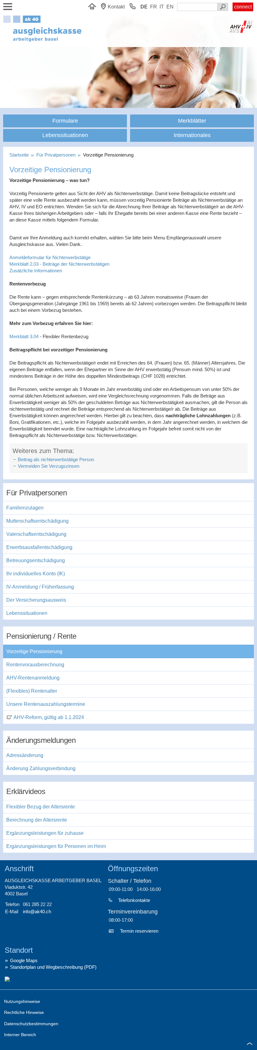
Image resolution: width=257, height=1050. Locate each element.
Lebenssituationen (65, 135)
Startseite (20, 154)
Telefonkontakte (134, 900)
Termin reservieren (139, 931)
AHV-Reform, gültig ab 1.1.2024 (48, 717)
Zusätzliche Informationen (35, 270)
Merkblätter (192, 121)
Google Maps (24, 960)
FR (153, 6)
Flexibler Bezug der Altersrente (40, 806)
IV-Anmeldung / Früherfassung (40, 586)
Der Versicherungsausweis (36, 600)
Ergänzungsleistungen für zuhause (45, 833)
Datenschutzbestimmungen (31, 1023)
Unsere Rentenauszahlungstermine (45, 704)
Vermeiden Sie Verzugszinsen (48, 466)
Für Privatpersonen (56, 154)
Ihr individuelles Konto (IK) (35, 573)
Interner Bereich (20, 1034)
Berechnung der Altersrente (36, 820)
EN (170, 6)
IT (162, 6)
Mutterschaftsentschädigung (37, 521)
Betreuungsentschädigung (35, 560)
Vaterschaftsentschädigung (36, 534)
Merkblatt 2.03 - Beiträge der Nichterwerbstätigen (59, 264)
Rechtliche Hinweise (24, 1012)
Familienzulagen (25, 507)
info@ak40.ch (37, 911)
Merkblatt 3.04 (24, 336)
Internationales (192, 135)
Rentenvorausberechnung (35, 664)
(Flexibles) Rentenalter (31, 691)
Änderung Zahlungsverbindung (41, 768)
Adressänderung (24, 755)
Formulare (65, 121)
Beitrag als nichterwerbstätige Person (56, 459)
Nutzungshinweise (22, 1001)
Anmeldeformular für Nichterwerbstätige (50, 257)
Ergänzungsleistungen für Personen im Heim (56, 846)
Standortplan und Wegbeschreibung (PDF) (53, 967)
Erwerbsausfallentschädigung (39, 547)
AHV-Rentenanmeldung (33, 677)
